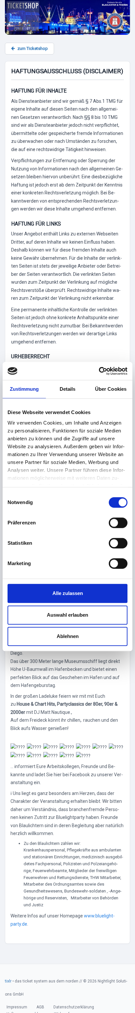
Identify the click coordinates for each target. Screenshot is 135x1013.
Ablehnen (68, 636)
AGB (40, 1007)
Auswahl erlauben (67, 615)
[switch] (118, 523)
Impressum (17, 1007)
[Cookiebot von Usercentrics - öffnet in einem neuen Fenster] (98, 371)
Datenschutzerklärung (73, 1007)
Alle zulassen (67, 593)
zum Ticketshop (32, 48)
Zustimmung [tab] (24, 389)
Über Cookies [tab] (110, 389)
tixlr (8, 981)
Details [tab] (68, 389)
